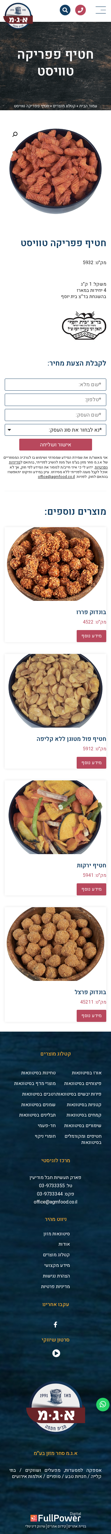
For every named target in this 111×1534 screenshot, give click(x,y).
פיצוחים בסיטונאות (83, 1083)
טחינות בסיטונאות (38, 1072)
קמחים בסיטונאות (84, 1115)
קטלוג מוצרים (64, 106)
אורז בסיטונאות (87, 1072)
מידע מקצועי (57, 1265)
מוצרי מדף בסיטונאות (35, 1083)
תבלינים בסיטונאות (37, 1115)
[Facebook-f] (56, 1325)
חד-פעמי (47, 1125)
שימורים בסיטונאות (83, 1125)
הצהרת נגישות (56, 1276)
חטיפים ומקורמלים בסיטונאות (83, 1139)
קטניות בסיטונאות (84, 1104)
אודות (64, 1244)
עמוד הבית (88, 106)
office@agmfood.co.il (56, 476)
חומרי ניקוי (45, 1136)
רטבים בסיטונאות (39, 1094)
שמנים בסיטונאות (38, 1104)
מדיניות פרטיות (55, 1286)
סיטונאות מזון (57, 1233)
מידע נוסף (91, 635)
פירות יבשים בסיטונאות (79, 1094)
